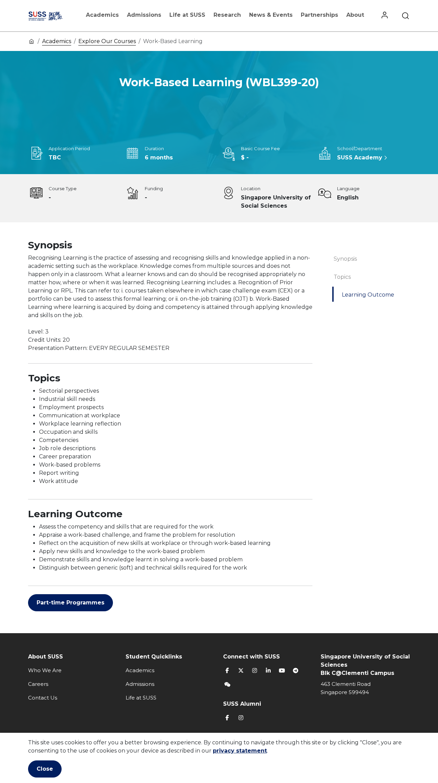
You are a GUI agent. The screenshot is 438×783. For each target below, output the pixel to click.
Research (227, 15)
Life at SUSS (187, 15)
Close (45, 769)
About (355, 15)
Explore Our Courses (107, 41)
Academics (102, 15)
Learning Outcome (368, 294)
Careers (38, 684)
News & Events (271, 15)
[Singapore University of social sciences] (52, 16)
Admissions (144, 15)
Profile (384, 15)
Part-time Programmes (70, 602)
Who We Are (45, 670)
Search (405, 16)
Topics (342, 277)
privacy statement (240, 750)
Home (31, 41)
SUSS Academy (359, 157)
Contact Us (42, 697)
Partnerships (319, 15)
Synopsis (345, 259)
